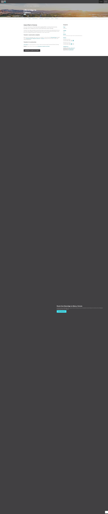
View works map (61, 311)
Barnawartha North (29, 38)
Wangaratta (34, 38)
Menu (106, 1)
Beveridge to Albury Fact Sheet (32, 50)
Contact (52, 18)
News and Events (47, 18)
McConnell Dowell (53, 37)
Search (102, 1)
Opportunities (41, 18)
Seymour (42, 38)
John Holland (26, 44)
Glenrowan (38, 38)
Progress (29, 18)
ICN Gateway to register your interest (44, 46)
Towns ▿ (25, 18)
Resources (56, 18)
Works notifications (35, 18)
